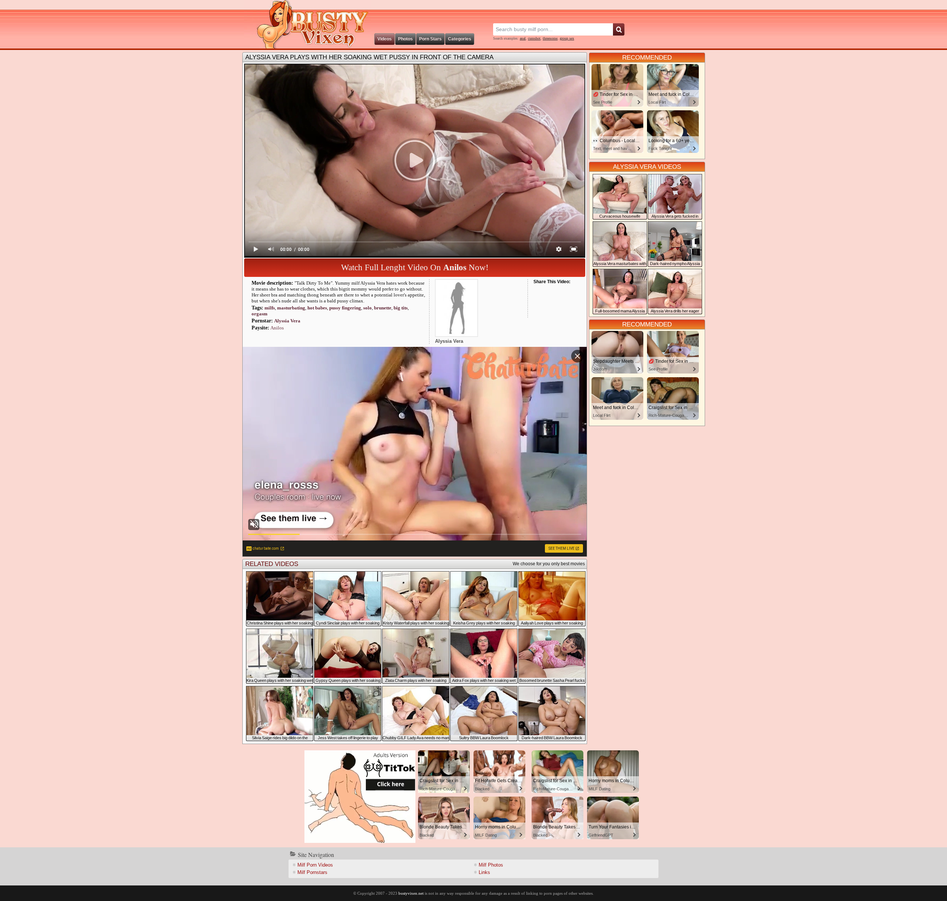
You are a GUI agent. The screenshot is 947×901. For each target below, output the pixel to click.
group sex (567, 38)
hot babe (317, 308)
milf (269, 308)
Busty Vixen (307, 24)
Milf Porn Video (315, 865)
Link (484, 872)
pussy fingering (345, 308)
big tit (401, 308)
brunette (382, 308)
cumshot (534, 38)
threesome (550, 38)
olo (367, 308)
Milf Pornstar (312, 872)
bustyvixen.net (411, 893)
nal (523, 38)
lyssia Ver (287, 321)
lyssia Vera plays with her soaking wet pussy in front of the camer (369, 57)
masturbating (291, 308)
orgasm (259, 313)
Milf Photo (491, 865)
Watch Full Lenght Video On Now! (415, 267)
